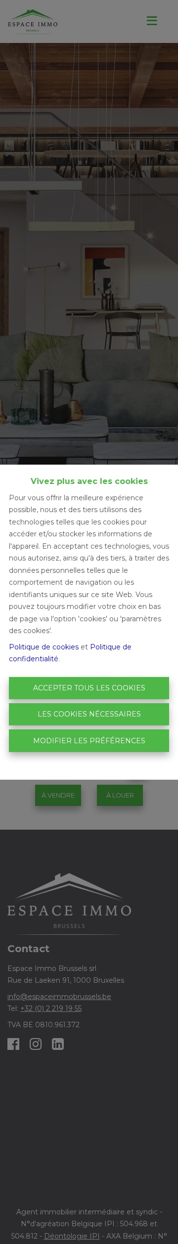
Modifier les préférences (89, 740)
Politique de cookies (44, 646)
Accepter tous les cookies (89, 687)
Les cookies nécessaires (89, 714)
